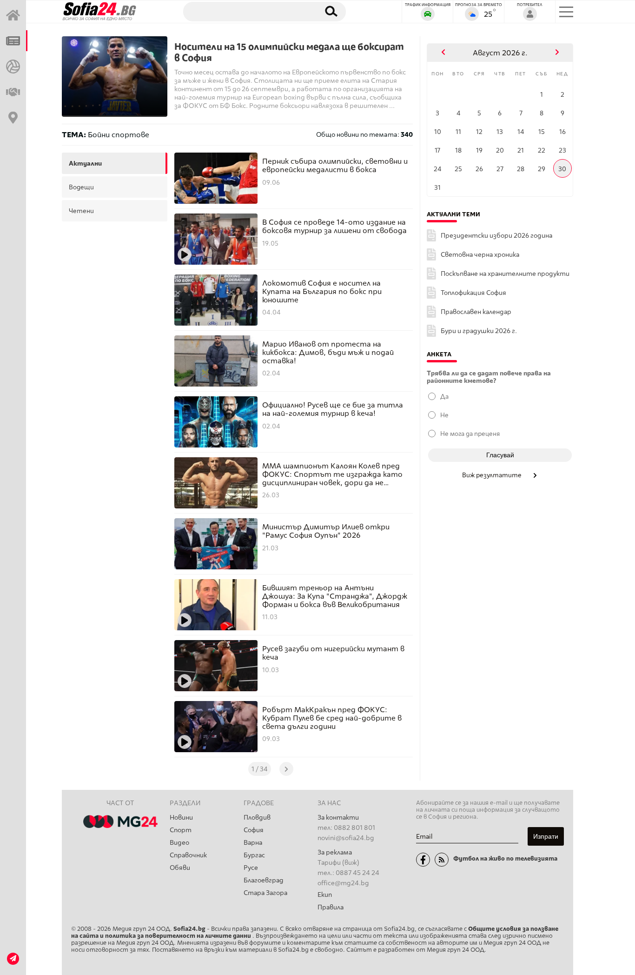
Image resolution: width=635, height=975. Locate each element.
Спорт (181, 830)
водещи (81, 187)
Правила (331, 907)
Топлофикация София (473, 293)
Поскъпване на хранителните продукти (505, 274)
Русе (251, 868)
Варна (253, 843)
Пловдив (257, 817)
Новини (181, 817)
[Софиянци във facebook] (423, 860)
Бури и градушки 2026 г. (479, 331)
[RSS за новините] (442, 860)
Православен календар (476, 312)
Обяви (180, 868)
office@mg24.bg (343, 883)
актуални (85, 163)
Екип (325, 895)
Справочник (188, 855)
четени (81, 210)
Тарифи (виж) (338, 863)
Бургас (254, 855)
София (254, 830)
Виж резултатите (492, 475)
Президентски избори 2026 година (496, 236)
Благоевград (264, 880)
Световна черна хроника (480, 255)
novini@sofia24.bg (346, 838)
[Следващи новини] (286, 769)
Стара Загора (265, 893)
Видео (179, 843)
